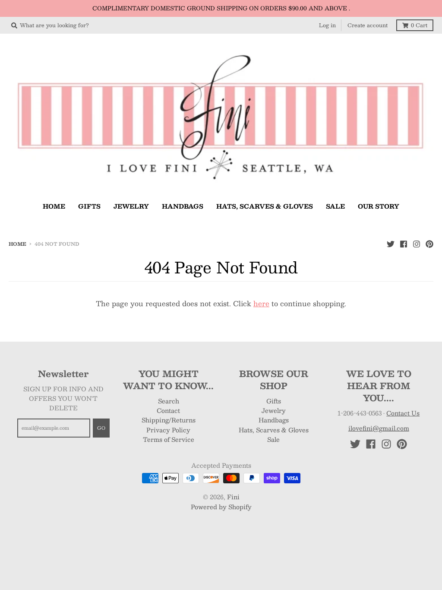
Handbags (274, 420)
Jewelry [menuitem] (131, 206)
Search (168, 401)
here (261, 303)
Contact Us (403, 413)
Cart (419, 25)
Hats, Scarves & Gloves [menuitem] (264, 206)
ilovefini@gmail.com (378, 428)
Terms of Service (168, 439)
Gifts (273, 401)
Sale (273, 439)
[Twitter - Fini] (391, 243)
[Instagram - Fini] (416, 243)
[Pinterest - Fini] (429, 243)
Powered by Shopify (221, 506)
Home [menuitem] (54, 206)
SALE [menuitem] (335, 206)
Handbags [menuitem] (182, 206)
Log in (327, 25)
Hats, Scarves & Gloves (274, 430)
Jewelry (274, 410)
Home (17, 244)
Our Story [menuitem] (378, 206)
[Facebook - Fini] (403, 243)
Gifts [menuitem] (89, 206)
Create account (367, 25)
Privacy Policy (168, 430)
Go (101, 428)
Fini (233, 497)
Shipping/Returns (169, 420)
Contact (168, 410)
